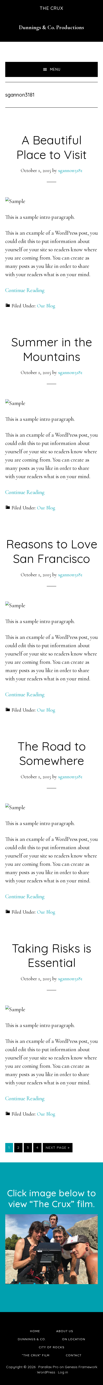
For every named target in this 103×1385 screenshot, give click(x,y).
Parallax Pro (48, 1367)
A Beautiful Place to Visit (51, 147)
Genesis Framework (81, 1367)
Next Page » (58, 1148)
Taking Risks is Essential (51, 955)
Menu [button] (55, 69)
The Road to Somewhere (52, 753)
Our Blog (46, 306)
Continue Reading (24, 290)
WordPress (46, 1372)
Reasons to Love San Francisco (51, 551)
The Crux (51, 8)
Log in (63, 1372)
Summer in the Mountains (51, 349)
